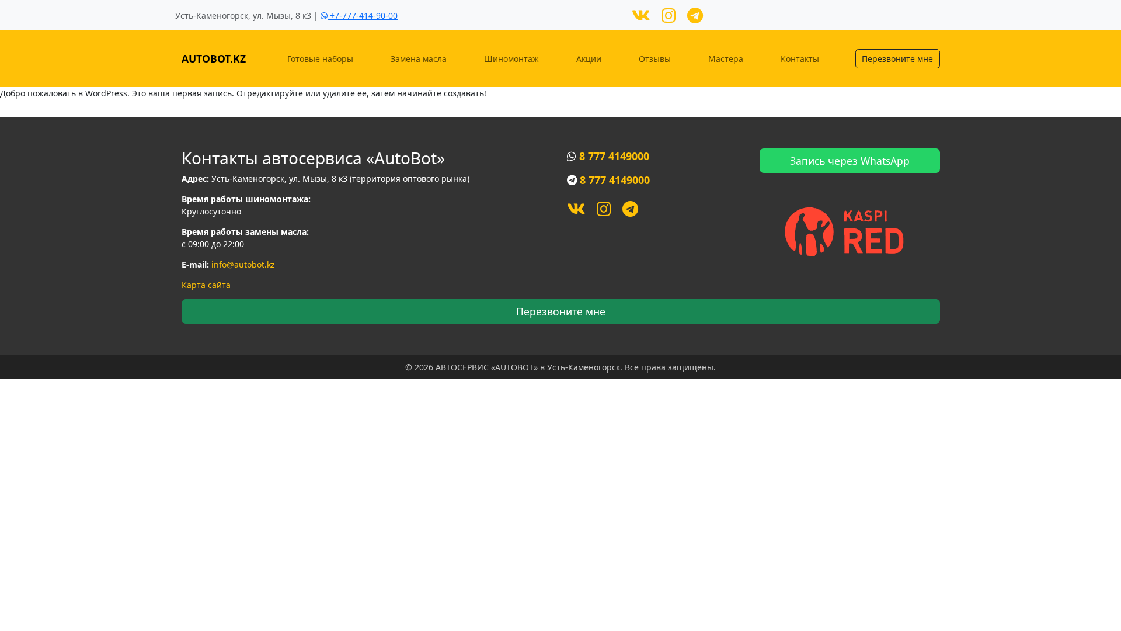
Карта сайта (206, 284)
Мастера (725, 58)
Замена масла (419, 58)
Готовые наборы (320, 58)
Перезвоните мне (897, 58)
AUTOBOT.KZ (214, 58)
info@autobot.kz (243, 264)
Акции (588, 58)
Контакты (800, 58)
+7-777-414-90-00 (363, 15)
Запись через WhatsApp (850, 161)
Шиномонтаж (511, 58)
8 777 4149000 (614, 156)
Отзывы (655, 58)
